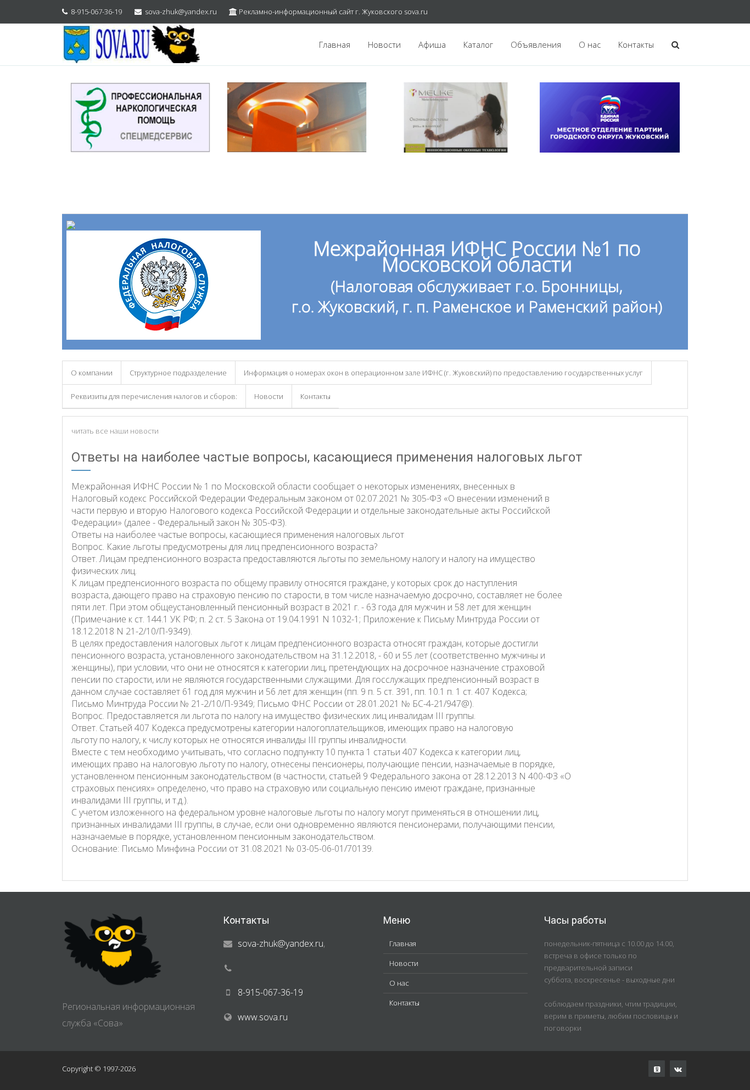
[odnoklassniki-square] (656, 1068)
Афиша (432, 44)
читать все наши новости (115, 431)
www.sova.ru (263, 1017)
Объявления (536, 44)
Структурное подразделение (178, 373)
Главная (334, 44)
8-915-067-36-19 (96, 11)
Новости (384, 44)
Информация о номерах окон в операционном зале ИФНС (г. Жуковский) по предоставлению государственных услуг (443, 373)
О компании (92, 373)
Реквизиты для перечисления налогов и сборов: (154, 396)
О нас (590, 44)
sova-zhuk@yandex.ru (181, 11)
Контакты (636, 44)
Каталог (478, 44)
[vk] (678, 1068)
